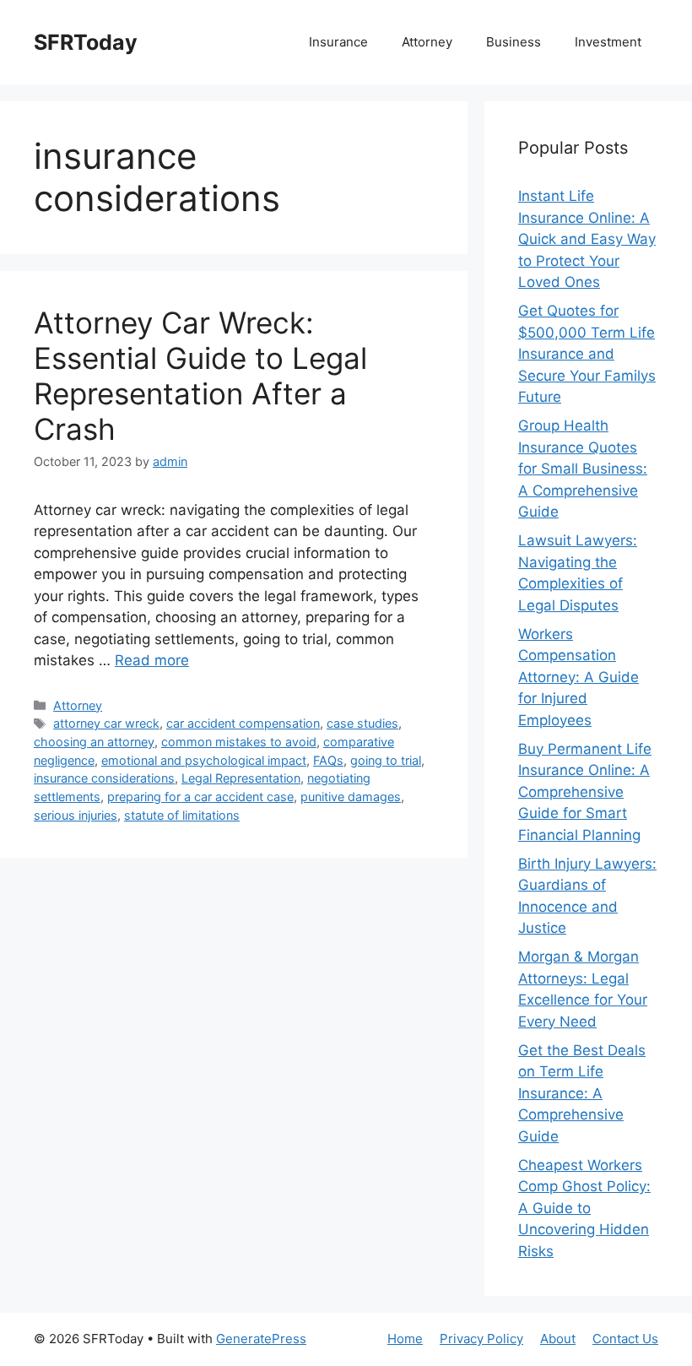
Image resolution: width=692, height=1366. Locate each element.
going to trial (385, 760)
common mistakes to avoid (238, 741)
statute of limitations (182, 815)
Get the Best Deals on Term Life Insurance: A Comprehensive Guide (582, 1093)
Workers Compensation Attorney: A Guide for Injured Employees (578, 677)
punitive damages (350, 796)
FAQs (328, 760)
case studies (362, 723)
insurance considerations (104, 778)
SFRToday (86, 42)
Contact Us (625, 1339)
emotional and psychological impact (203, 760)
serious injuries (75, 815)
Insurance (338, 42)
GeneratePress (261, 1339)
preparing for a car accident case (200, 796)
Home (405, 1339)
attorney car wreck (106, 723)
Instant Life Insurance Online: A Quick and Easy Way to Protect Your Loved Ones (587, 238)
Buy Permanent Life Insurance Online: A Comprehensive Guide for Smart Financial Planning (584, 791)
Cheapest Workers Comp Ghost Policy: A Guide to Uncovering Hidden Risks (584, 1208)
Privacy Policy (481, 1339)
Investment (608, 42)
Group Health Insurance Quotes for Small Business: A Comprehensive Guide (582, 468)
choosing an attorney (94, 741)
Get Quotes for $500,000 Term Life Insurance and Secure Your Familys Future (587, 353)
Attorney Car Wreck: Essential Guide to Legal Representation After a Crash (200, 376)
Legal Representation (240, 778)
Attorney (427, 42)
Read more (152, 660)
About (558, 1339)
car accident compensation (243, 723)
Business (513, 42)
